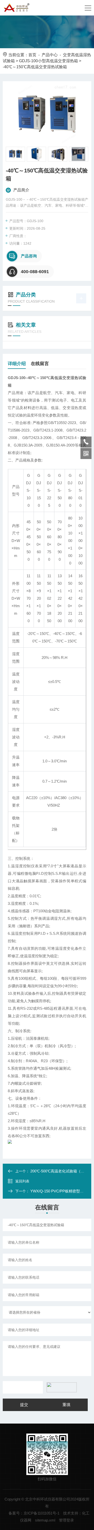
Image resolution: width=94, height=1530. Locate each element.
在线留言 (40, 363)
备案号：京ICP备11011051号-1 (34, 1513)
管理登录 (66, 1520)
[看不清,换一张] (60, 1387)
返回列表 (22, 1181)
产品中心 (50, 55)
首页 (32, 55)
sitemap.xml (45, 1520)
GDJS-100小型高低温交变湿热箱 (48, 61)
